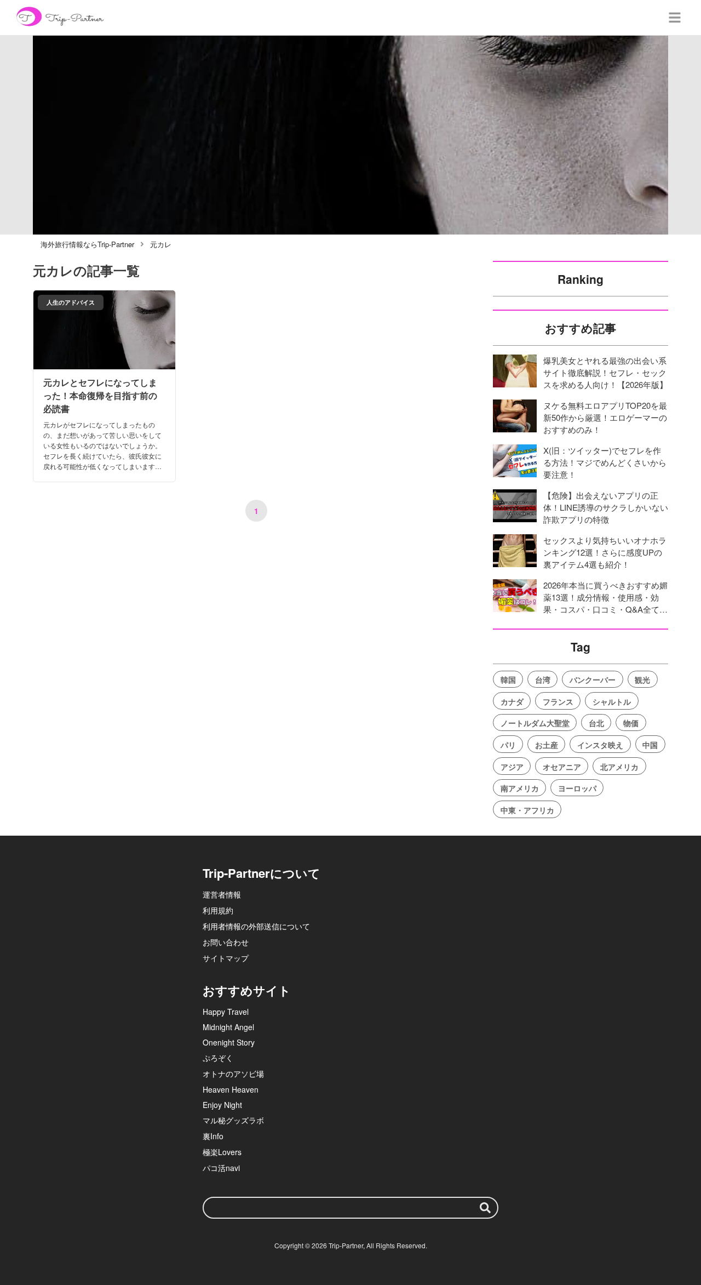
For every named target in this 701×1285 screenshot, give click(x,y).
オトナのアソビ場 (233, 1073)
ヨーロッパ (577, 788)
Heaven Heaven (230, 1089)
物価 (631, 722)
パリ (508, 744)
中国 (650, 744)
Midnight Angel (228, 1026)
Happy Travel (226, 1011)
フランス (558, 701)
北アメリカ (619, 766)
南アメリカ (520, 788)
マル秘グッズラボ (233, 1120)
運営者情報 (222, 894)
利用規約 (218, 910)
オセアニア (562, 766)
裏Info (213, 1135)
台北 (596, 722)
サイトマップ (226, 957)
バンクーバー (593, 679)
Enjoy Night (222, 1104)
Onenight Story (229, 1042)
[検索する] (485, 1208)
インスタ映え (600, 744)
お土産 (546, 744)
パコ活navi (221, 1167)
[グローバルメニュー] (675, 17)
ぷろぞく (218, 1057)
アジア (512, 766)
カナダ (512, 701)
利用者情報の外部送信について (256, 926)
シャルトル (612, 701)
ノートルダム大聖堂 (535, 722)
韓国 (508, 679)
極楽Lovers (222, 1151)
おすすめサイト (247, 990)
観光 (642, 679)
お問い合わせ (226, 941)
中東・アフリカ (527, 809)
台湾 (542, 679)
